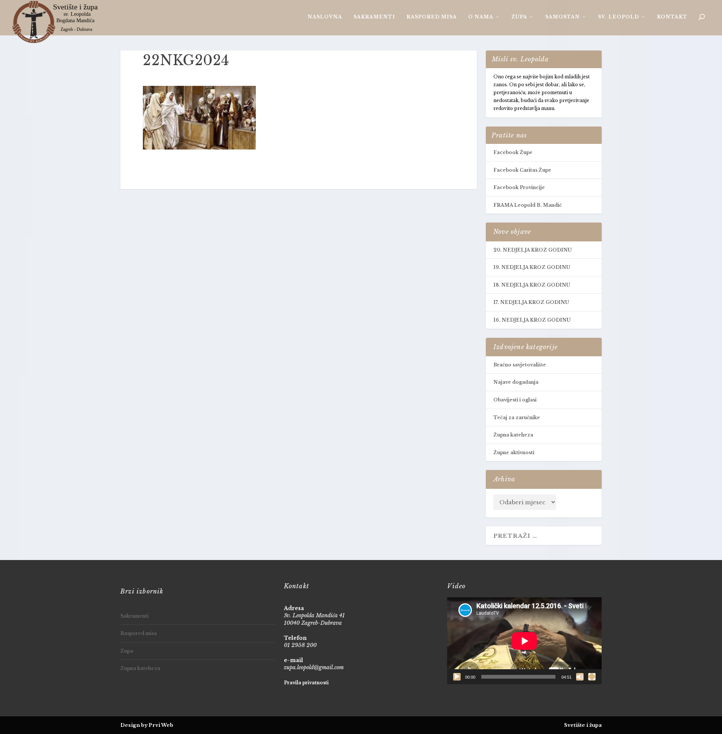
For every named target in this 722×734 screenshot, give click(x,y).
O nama (480, 17)
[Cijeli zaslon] (592, 677)
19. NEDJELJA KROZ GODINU (531, 267)
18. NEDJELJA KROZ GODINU (531, 285)
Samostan (562, 17)
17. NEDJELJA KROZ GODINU (531, 302)
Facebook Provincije (519, 187)
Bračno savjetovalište (519, 365)
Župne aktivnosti (513, 452)
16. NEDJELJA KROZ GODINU (531, 320)
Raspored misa (432, 17)
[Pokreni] (457, 677)
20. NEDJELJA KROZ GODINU (532, 250)
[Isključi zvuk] (580, 677)
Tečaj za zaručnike (516, 417)
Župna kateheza (513, 435)
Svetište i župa (583, 725)
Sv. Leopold (618, 17)
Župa (519, 17)
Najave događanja (515, 382)
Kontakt (672, 17)
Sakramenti (374, 17)
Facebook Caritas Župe (522, 170)
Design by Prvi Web (146, 725)
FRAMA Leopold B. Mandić (527, 205)
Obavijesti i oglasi (515, 400)
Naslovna (325, 17)
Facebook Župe (512, 152)
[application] (524, 640)
